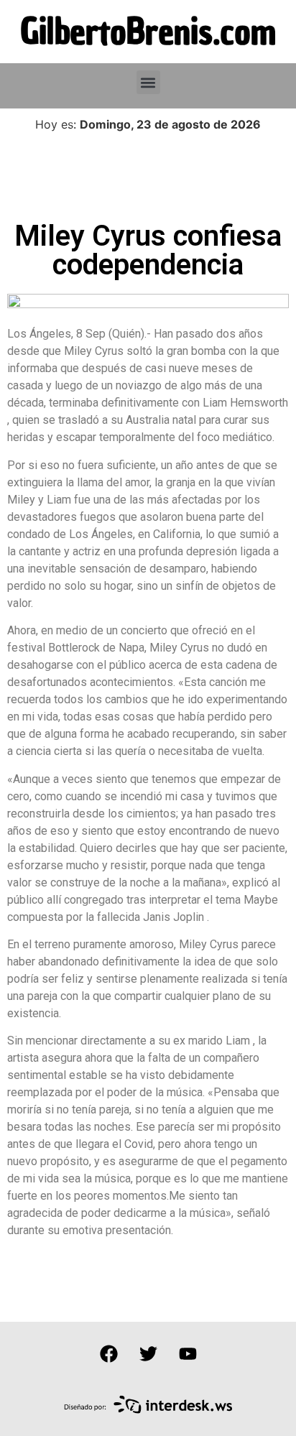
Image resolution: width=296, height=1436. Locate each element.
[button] (148, 82)
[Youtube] (187, 1354)
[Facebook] (108, 1354)
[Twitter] (148, 1354)
